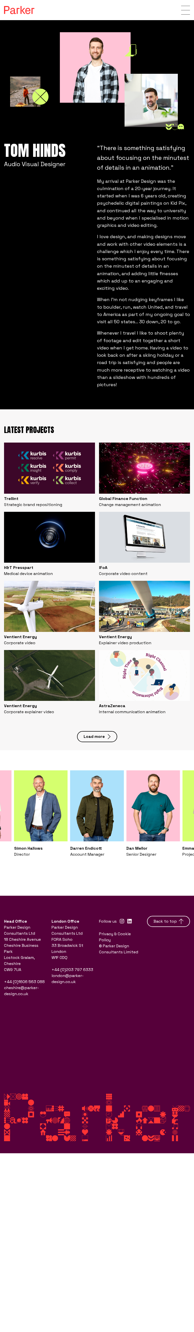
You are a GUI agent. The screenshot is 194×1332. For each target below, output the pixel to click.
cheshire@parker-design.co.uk (21, 990)
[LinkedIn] (129, 921)
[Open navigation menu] (185, 10)
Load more (94, 736)
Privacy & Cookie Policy (115, 937)
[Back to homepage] (19, 10)
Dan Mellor (137, 848)
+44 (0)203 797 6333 (72, 969)
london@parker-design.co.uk (68, 978)
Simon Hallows (28, 848)
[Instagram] (122, 921)
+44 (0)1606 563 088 (24, 981)
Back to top (165, 921)
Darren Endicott (86, 848)
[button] (10, 863)
